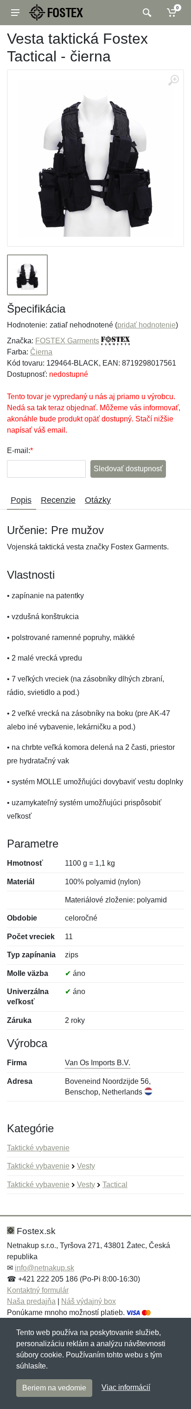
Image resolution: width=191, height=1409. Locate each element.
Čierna (41, 352)
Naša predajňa (31, 1301)
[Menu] (15, 12)
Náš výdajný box (88, 1301)
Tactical (114, 1185)
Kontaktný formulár (38, 1290)
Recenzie (58, 500)
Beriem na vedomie (54, 1388)
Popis (21, 500)
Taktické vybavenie (38, 1148)
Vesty (86, 1166)
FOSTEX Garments (67, 341)
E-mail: (18, 450)
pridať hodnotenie (146, 325)
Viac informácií (126, 1387)
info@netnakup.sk (44, 1268)
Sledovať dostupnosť (128, 469)
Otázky (98, 500)
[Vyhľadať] (146, 12)
